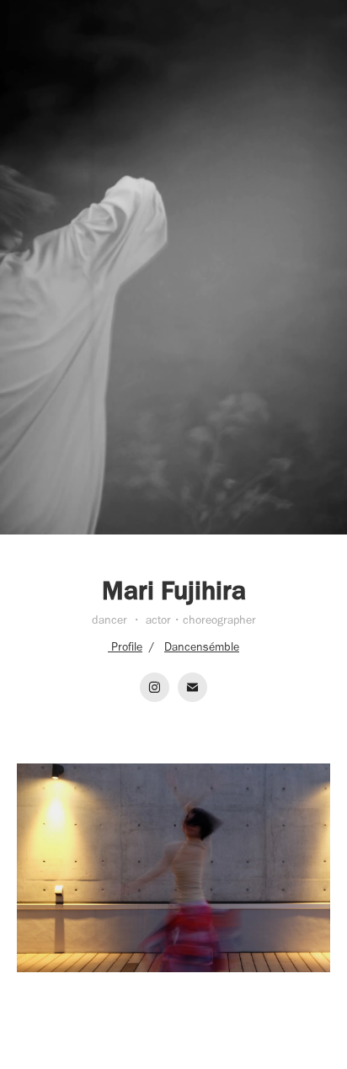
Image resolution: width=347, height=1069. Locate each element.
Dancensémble (201, 647)
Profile (125, 647)
